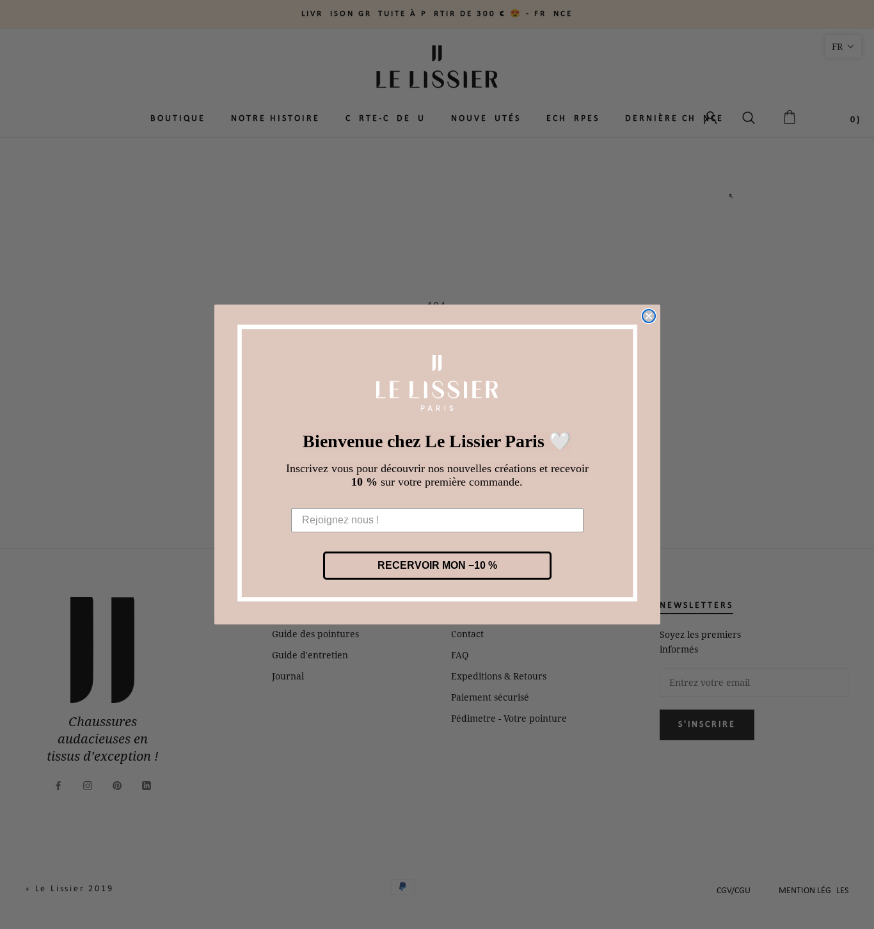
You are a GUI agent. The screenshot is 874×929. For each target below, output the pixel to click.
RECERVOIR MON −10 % (437, 565)
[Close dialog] (648, 316)
